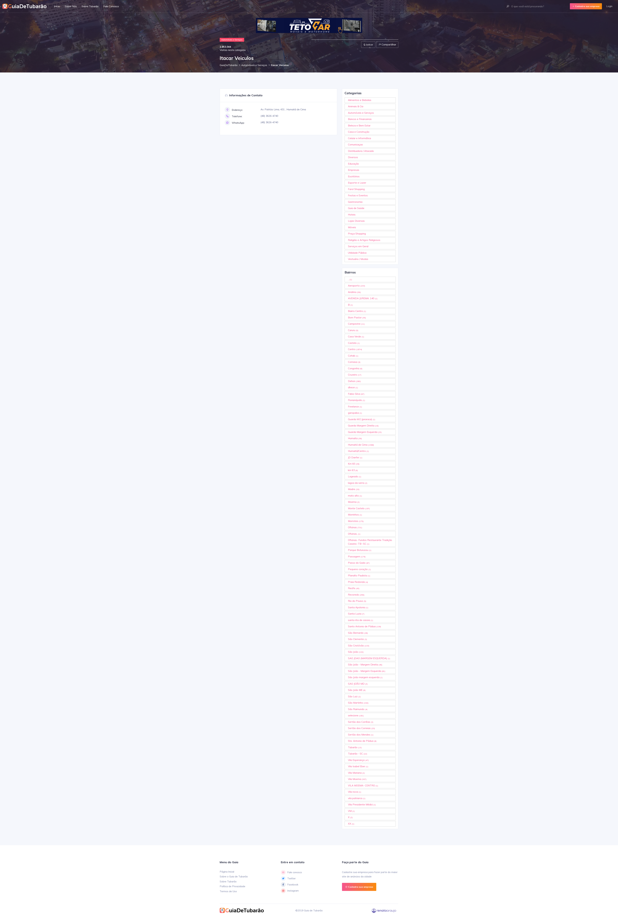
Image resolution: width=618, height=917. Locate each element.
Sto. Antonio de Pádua (362, 740)
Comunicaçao (355, 144)
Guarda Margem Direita (363, 425)
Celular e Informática (359, 138)
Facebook (292, 884)
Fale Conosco (111, 6)
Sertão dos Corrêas (360, 721)
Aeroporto (356, 285)
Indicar (369, 44)
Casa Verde (356, 336)
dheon (353, 387)
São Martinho (358, 702)
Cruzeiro (354, 374)
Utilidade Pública (357, 252)
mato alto (355, 495)
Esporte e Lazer (357, 182)
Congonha (355, 368)
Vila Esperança (358, 760)
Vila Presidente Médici (362, 804)
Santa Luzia (356, 613)
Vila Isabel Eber (358, 766)
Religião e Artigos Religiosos (364, 240)
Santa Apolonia (358, 607)
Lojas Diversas (356, 220)
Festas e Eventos (358, 195)
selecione (356, 715)
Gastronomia (355, 201)
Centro (355, 349)
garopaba (355, 412)
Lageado (354, 476)
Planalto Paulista (359, 575)
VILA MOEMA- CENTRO (363, 785)
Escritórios (354, 176)
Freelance (355, 406)
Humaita (355, 438)
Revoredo (356, 594)
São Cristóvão (358, 645)
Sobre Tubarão (90, 6)
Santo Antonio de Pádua (364, 626)
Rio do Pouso (357, 600)
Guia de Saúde (356, 208)
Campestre (356, 323)
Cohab (353, 355)
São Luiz (354, 696)
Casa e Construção (358, 131)
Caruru (353, 330)
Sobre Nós (71, 6)
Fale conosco (294, 872)
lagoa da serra (357, 482)
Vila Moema (357, 779)
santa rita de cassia (360, 620)
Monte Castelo (359, 508)
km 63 (353, 470)
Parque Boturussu (359, 550)
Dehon (354, 381)
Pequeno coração (359, 569)
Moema (354, 501)
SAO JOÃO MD (358, 683)
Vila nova (354, 791)
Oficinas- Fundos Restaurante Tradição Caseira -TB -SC (370, 542)
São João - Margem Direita (365, 664)
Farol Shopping (356, 189)
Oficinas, (354, 533)
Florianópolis (356, 400)
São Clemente (357, 639)
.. (350, 279)
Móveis (352, 227)
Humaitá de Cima (361, 444)
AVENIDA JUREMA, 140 (362, 298)
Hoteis (352, 214)
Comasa (354, 361)
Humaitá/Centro (358, 451)
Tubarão (355, 747)
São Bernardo (358, 632)
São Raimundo (357, 709)
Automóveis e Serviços (254, 65)
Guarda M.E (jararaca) (361, 419)
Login (609, 6)
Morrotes (356, 521)
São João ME (356, 690)
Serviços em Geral (358, 246)
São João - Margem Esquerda (366, 671)
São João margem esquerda (365, 677)
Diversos (353, 157)
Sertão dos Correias (361, 728)
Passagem (356, 556)
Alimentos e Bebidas (359, 100)
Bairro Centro (357, 311)
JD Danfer (355, 457)
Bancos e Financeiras (360, 119)
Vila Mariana (356, 772)
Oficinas (355, 527)
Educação (353, 163)
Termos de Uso (228, 891)
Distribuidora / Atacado (361, 151)
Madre (353, 489)
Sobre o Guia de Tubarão (234, 876)
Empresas (353, 170)
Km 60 (353, 463)
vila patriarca (356, 798)
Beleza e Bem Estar (359, 125)
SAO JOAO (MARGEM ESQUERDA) (369, 658)
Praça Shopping (357, 233)
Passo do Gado (359, 562)
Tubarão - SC (357, 753)
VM (351, 810)
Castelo (354, 342)
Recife (353, 588)
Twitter (291, 878)
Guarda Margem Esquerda (365, 432)
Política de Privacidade (232, 886)
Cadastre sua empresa (586, 6)
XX (351, 823)
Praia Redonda (358, 581)
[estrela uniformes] (307, 25)
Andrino (354, 292)
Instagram (293, 890)
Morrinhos (355, 514)
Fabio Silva (356, 393)
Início (57, 6)
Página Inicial (227, 871)
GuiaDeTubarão (229, 65)
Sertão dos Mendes (360, 734)
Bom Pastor (357, 317)
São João (356, 651)
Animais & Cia (355, 106)
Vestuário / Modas (358, 259)
